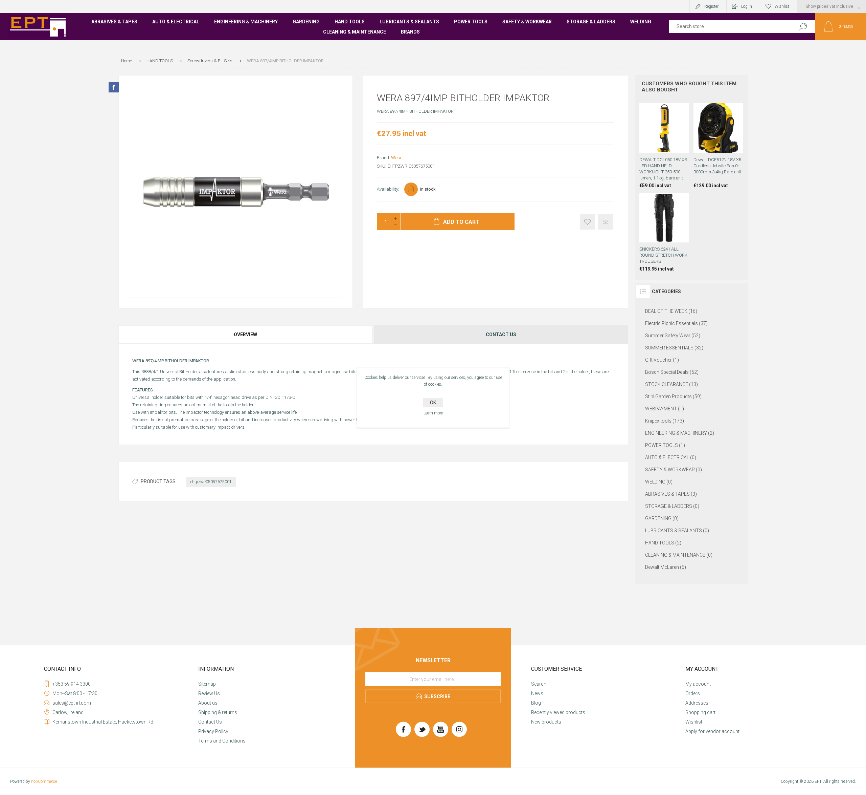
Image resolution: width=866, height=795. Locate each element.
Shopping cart (700, 712)
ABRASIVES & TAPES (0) (671, 494)
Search (802, 26)
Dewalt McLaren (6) (665, 567)
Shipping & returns (217, 712)
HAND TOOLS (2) (663, 542)
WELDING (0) (659, 482)
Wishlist (693, 722)
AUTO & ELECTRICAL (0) (670, 457)
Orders (692, 693)
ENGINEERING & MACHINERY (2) (679, 433)
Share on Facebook (114, 87)
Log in (746, 6)
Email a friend (605, 222)
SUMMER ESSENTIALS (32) (674, 347)
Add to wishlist (587, 222)
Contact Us (210, 722)
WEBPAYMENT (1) (664, 408)
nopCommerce (44, 781)
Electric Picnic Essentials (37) (676, 323)
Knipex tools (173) (664, 421)
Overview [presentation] (245, 334)
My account (698, 684)
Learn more (433, 413)
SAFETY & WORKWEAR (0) (673, 469)
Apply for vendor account (712, 731)
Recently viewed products (558, 712)
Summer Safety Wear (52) (672, 335)
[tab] (245, 334)
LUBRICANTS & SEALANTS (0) (677, 530)
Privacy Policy (213, 731)
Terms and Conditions (222, 741)
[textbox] (728, 26)
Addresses (696, 703)
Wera (396, 157)
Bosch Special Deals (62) (672, 372)
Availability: (388, 189)
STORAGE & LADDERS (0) (672, 506)
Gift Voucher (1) (662, 360)
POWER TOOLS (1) (665, 445)
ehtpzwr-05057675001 (211, 481)
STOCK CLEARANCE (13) (671, 384)
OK (433, 402)
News (537, 693)
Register (711, 6)
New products (546, 722)
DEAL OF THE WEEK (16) (671, 311)
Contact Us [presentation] (501, 334)
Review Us (209, 693)
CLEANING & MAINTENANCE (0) (678, 555)
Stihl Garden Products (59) (673, 396)
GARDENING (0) (662, 518)
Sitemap (207, 684)
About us (208, 703)
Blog (536, 703)
